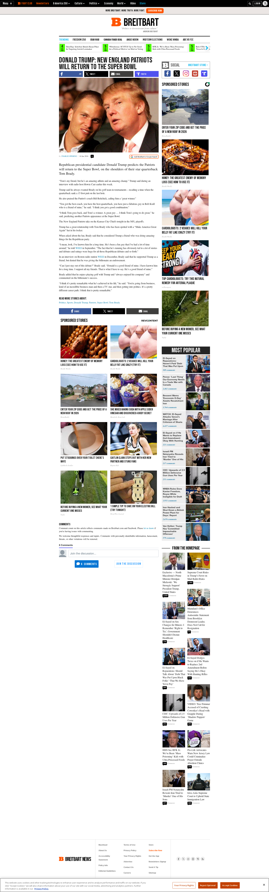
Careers (127, 873)
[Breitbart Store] (143, 3)
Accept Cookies (230, 885)
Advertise (128, 862)
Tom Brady (114, 302)
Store (151, 845)
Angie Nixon (132, 39)
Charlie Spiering (69, 156)
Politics (62, 302)
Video (133, 3)
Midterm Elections (153, 39)
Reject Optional (208, 885)
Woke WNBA (173, 39)
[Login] (257, 3)
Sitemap (152, 873)
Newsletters (42, 3)
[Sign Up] (155, 10)
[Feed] (203, 859)
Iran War (94, 39)
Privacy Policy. (41, 888)
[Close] (264, 884)
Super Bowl (102, 302)
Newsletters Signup (157, 862)
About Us (103, 850)
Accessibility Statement (104, 858)
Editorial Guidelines (107, 871)
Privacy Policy (130, 850)
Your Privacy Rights (184, 885)
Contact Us (129, 867)
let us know (149, 528)
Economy (108, 3)
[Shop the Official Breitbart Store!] (198, 65)
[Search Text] (250, 3)
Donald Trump (81, 302)
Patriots (92, 302)
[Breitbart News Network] (165, 65)
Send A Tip (153, 867)
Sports (70, 302)
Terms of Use (129, 845)
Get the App (154, 856)
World (120, 3)
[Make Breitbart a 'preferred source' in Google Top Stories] (144, 157)
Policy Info (103, 865)
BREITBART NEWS (78, 859)
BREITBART (141, 22)
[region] (134, 885)
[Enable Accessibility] (265, 3)
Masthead (103, 845)
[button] (7, 3)
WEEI (79, 248)
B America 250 (60, 3)
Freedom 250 (79, 39)
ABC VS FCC (188, 39)
